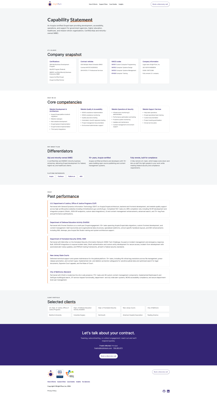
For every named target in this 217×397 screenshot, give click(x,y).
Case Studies (113, 4)
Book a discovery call (160, 4)
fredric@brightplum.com (103, 348)
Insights (121, 4)
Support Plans (103, 4)
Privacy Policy (51, 391)
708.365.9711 (118, 348)
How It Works (93, 4)
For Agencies (86, 381)
